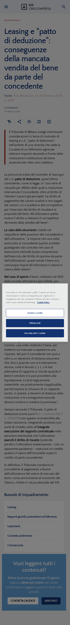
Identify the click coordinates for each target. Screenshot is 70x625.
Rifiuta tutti (35, 323)
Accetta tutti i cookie (35, 333)
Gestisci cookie (35, 313)
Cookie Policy (43, 302)
